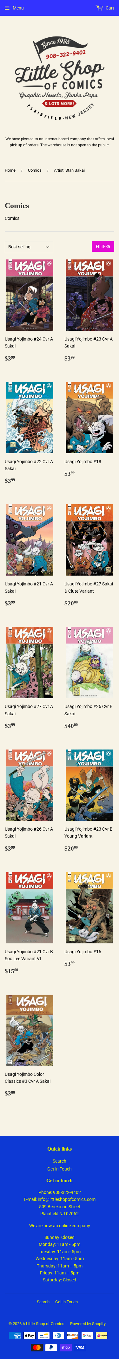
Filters (103, 246)
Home (10, 170)
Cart (109, 7)
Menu (18, 7)
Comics (35, 170)
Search (59, 1161)
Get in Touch (59, 1168)
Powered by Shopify (88, 1323)
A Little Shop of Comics (43, 1323)
